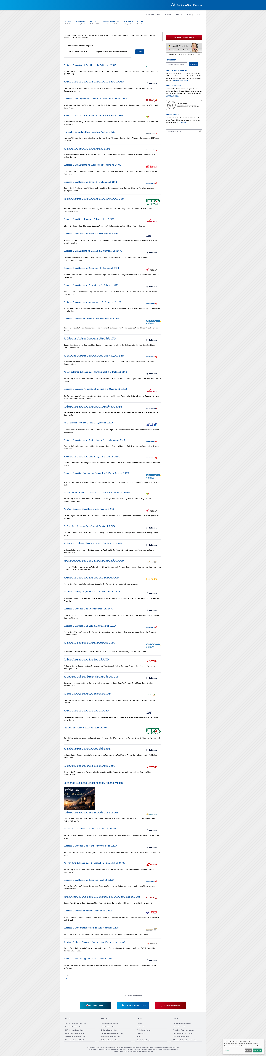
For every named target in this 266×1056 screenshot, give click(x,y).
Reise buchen (181, 122)
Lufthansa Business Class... (74, 1027)
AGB (138, 1036)
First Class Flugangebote (181, 1036)
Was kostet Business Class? (74, 1040)
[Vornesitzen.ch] (95, 1005)
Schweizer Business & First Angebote (185, 1040)
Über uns (178, 14)
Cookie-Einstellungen (144, 1040)
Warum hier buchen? (153, 14)
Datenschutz (141, 1033)
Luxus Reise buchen (172, 96)
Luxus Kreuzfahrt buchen (180, 80)
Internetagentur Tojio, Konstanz (183, 1033)
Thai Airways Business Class (110, 1036)
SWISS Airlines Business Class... (76, 1036)
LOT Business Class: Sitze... (74, 1030)
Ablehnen (248, 1050)
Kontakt (197, 14)
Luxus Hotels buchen (180, 1027)
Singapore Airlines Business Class (112, 1033)
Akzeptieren (257, 1050)
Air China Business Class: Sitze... (76, 1023)
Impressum (140, 1027)
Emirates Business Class (109, 1030)
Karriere (168, 14)
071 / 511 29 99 (171, 49)
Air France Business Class (109, 1040)
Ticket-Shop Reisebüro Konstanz (183, 1030)
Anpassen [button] (227, 1050)
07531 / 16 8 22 (171, 44)
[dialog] (243, 1046)
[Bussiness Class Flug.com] (133, 1005)
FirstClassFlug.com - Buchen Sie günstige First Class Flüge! (181, 37)
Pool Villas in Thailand (144, 1030)
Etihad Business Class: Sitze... (75, 1033)
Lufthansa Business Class (109, 1023)
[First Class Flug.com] (170, 1005)
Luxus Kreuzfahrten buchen (182, 1023)
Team (189, 14)
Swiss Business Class (108, 1027)
